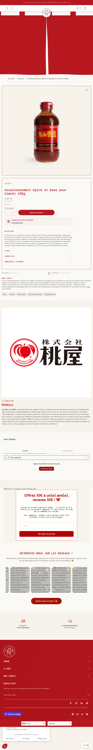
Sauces (21, 78)
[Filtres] (6, 457)
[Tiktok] (87, 703)
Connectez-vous (17, 223)
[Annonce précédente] (4, 2)
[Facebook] (71, 703)
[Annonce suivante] (88, 2)
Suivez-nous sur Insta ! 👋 (46, 601)
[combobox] (33, 723)
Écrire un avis (46, 468)
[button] (7, 8)
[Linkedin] (81, 703)
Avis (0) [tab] (25, 451)
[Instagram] (76, 703)
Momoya (7, 404)
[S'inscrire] (86, 695)
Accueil (11, 78)
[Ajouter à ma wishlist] (87, 90)
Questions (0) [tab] (68, 451)
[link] (78, 8)
